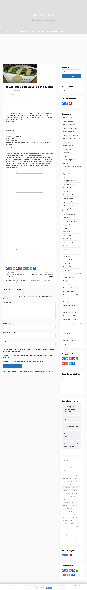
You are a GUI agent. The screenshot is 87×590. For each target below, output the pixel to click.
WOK (74, 538)
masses (66, 490)
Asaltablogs (66, 145)
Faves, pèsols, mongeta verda (72, 209)
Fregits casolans (68, 214)
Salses (10, 282)
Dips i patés (66, 202)
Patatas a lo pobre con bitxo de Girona (16, 274)
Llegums (65, 225)
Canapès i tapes (68, 160)
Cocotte (73, 473)
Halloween (66, 487)
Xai (64, 344)
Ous (64, 246)
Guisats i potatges (68, 221)
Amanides (66, 117)
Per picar (42, 280)
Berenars (75, 470)
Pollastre (66, 517)
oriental (74, 493)
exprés (37, 280)
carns (65, 473)
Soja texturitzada (68, 309)
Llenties (65, 228)
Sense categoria (68, 305)
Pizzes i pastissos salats (70, 274)
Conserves (66, 177)
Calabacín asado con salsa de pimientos (42, 274)
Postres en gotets (68, 291)
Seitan (65, 302)
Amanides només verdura (70, 138)
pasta (65, 502)
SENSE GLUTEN (68, 529)
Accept (49, 588)
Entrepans (66, 205)
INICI (14, 31)
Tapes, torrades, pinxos (70, 323)
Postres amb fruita (68, 288)
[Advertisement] (43, 47)
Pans (64, 249)
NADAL (66, 493)
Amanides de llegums (69, 128)
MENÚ (74, 490)
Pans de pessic (67, 253)
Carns (65, 163)
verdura (21, 282)
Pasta (65, 256)
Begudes (65, 149)
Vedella (65, 330)
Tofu (64, 326)
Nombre (6, 323)
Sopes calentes (67, 312)
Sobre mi (36, 31)
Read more (42, 588)
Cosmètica (66, 188)
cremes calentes (68, 191)
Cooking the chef (68, 181)
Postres (65, 284)
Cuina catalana (67, 195)
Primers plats (68, 523)
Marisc (65, 232)
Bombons (66, 152)
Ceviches (65, 170)
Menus (6, 31)
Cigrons (65, 174)
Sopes (66, 535)
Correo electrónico (10, 332)
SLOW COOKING (68, 532)
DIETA (27, 280)
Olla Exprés (66, 242)
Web (4, 341)
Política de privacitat (52, 31)
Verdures (26, 91)
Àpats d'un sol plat (69, 541)
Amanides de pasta (68, 131)
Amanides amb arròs (69, 121)
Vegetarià (16, 282)
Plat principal (67, 508)
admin (10, 91)
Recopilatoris (67, 526)
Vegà (64, 333)
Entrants (32, 280)
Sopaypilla (43, 14)
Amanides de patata (69, 135)
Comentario (8, 302)
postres (74, 517)
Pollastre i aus (67, 277)
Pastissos (66, 260)
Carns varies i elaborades (70, 166)
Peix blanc (66, 263)
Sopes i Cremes (67, 316)
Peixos (65, 270)
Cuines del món (67, 198)
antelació (67, 467)
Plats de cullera (68, 511)
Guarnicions (67, 485)
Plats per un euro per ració (71, 514)
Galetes (65, 217)
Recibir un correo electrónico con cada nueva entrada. (24, 361)
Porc (64, 281)
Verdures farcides (68, 340)
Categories (24, 31)
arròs (75, 467)
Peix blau (65, 267)
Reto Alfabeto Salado (69, 295)
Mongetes (66, 239)
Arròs (64, 142)
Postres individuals (69, 520)
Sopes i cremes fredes (69, 319)
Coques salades (67, 184)
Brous (65, 156)
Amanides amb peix (69, 124)
